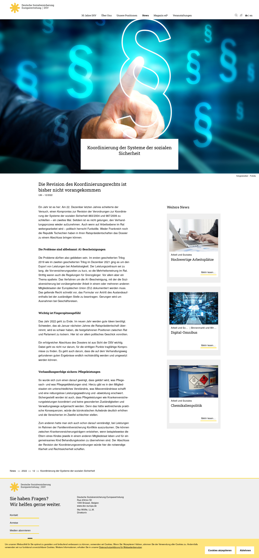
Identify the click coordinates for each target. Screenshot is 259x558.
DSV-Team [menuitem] (107, 6)
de (246, 15)
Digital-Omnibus (184, 332)
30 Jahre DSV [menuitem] (88, 15)
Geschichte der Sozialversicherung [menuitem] (100, 6)
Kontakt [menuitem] (14, 515)
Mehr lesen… (208, 272)
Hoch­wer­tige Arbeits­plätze (192, 259)
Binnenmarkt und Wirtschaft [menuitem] (133, 6)
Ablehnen (245, 550)
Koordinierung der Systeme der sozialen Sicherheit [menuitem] (67, 470)
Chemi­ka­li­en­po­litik (186, 405)
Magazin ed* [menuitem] (161, 15)
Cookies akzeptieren (220, 550)
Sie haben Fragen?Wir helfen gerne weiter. (35, 501)
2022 (145, 6)
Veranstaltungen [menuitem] (182, 15)
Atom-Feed (241, 15)
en (251, 15)
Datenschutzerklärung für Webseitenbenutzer (120, 547)
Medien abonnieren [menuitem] (20, 530)
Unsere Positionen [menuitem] (127, 15)
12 (33, 470)
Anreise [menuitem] (14, 522)
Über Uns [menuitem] (106, 15)
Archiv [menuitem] (157, 6)
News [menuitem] (145, 15)
